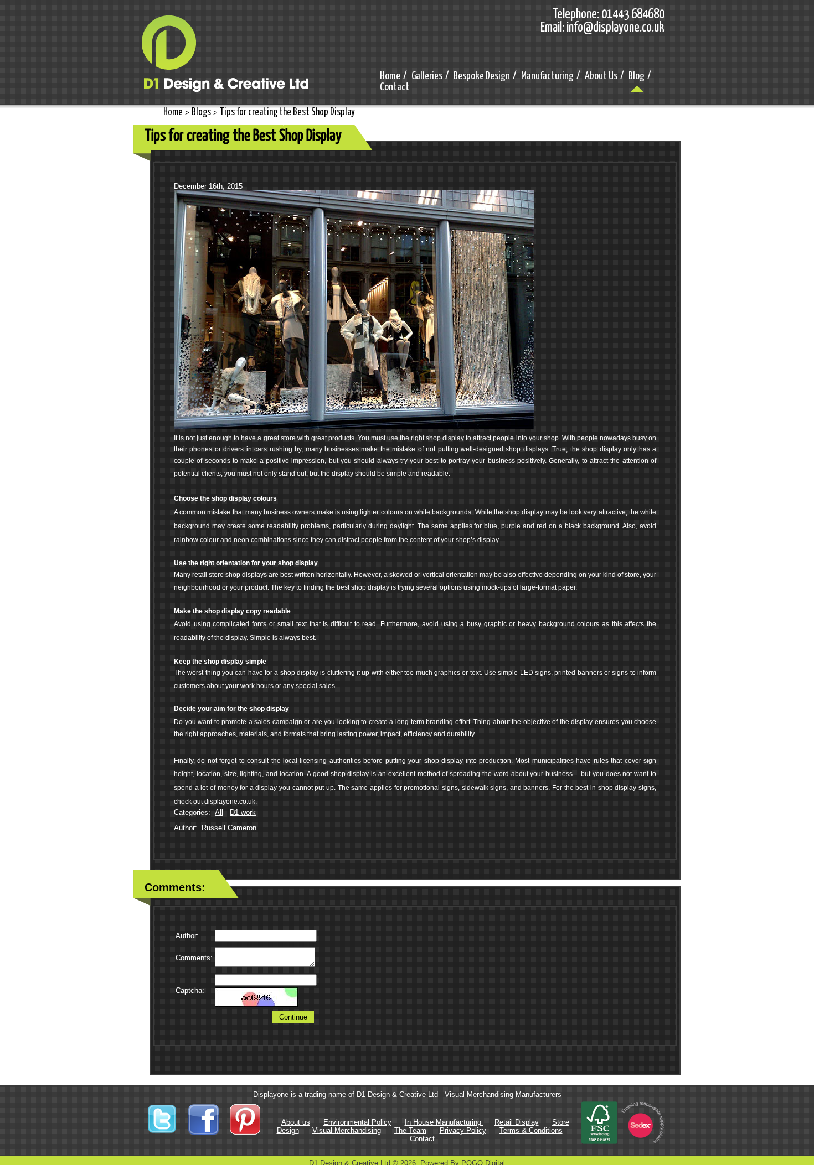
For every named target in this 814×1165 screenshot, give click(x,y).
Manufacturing (547, 76)
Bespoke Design (482, 76)
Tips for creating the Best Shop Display (287, 112)
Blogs (201, 112)
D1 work (243, 812)
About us (295, 1122)
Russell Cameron (229, 828)
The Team (410, 1130)
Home (173, 112)
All (219, 812)
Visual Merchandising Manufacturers (503, 1094)
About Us (601, 76)
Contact (394, 87)
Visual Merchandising (346, 1130)
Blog (636, 76)
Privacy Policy (463, 1130)
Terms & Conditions (531, 1130)
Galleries (426, 76)
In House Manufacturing (444, 1122)
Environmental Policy (357, 1122)
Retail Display (516, 1122)
